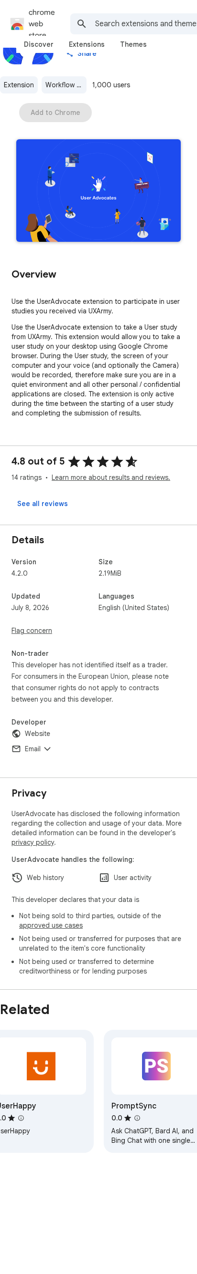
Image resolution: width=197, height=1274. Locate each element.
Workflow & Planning (66, 85)
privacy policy (32, 842)
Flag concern (31, 630)
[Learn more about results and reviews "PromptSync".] (137, 1118)
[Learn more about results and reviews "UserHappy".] (21, 1118)
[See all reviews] (42, 503)
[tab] (38, 44)
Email (33, 749)
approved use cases (51, 925)
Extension (19, 85)
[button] (98, 191)
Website (37, 733)
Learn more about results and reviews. (111, 477)
